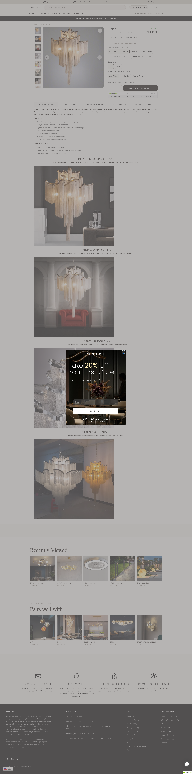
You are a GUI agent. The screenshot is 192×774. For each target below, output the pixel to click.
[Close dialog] (123, 352)
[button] (187, 764)
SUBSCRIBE (96, 410)
